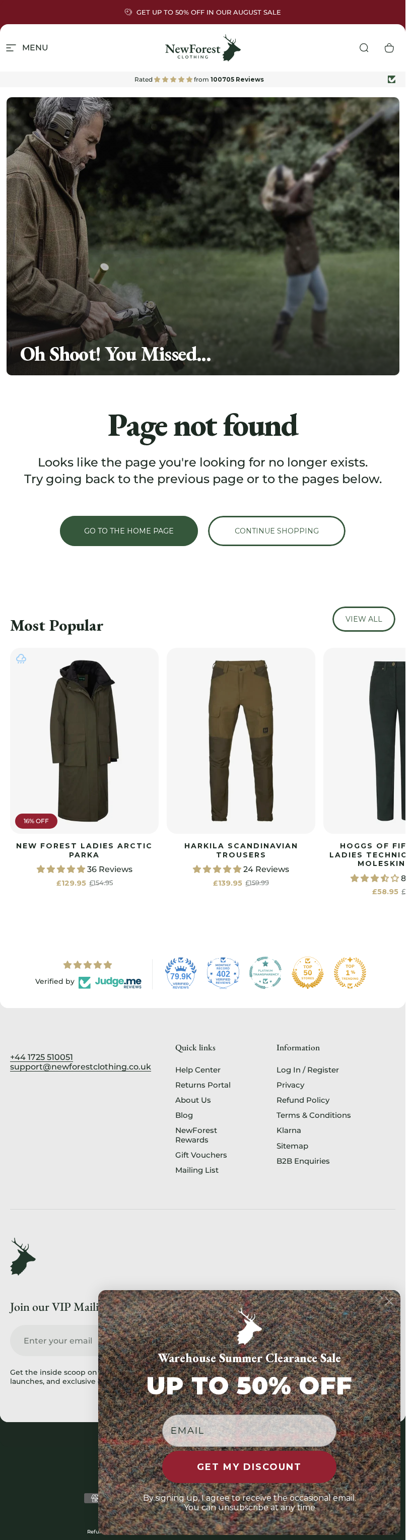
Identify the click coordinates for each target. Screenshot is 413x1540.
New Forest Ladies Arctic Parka (84, 850)
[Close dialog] (389, 1301)
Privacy (290, 1085)
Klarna (289, 1130)
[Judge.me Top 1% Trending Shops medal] (350, 973)
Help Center (198, 1070)
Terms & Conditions (314, 1115)
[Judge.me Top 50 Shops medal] (308, 973)
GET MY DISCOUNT (249, 1466)
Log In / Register (308, 1070)
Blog (184, 1115)
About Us (193, 1100)
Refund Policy (303, 1100)
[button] (62, 869)
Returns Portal (203, 1085)
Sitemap (292, 1146)
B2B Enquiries (303, 1161)
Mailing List (197, 1170)
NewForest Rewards (196, 1135)
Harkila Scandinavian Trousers (241, 850)
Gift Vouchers (201, 1155)
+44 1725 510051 (41, 1057)
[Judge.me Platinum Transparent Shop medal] (265, 973)
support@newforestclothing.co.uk (80, 1067)
